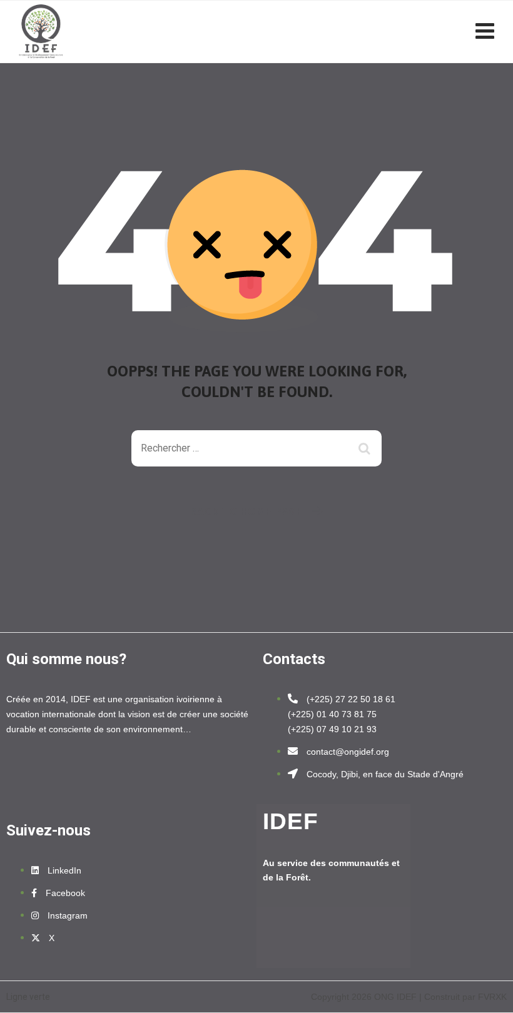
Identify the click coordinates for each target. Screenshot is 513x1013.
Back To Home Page (246, 511)
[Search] (366, 448)
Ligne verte (28, 997)
